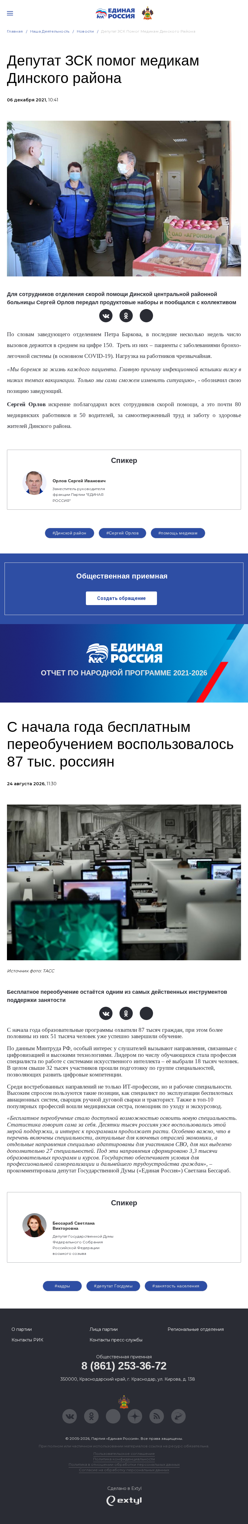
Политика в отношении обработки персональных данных (124, 1464)
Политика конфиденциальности (124, 1459)
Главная (15, 31)
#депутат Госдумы (113, 1285)
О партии (21, 1329)
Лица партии (104, 1329)
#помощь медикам (177, 533)
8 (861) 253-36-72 (124, 1366)
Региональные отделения (196, 1329)
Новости (85, 31)
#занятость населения (175, 1285)
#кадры (62, 1285)
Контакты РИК (27, 1340)
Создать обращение (121, 598)
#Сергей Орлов (122, 533)
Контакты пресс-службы (116, 1340)
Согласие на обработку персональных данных (124, 1470)
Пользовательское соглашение (124, 1453)
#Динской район (69, 533)
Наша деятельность (50, 31)
